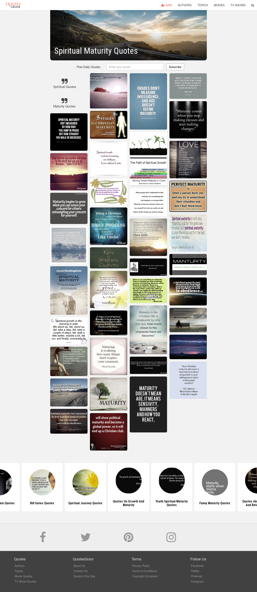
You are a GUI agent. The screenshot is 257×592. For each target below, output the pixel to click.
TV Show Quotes (25, 581)
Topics (203, 5)
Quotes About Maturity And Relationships (214, 503)
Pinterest (196, 576)
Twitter (195, 571)
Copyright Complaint (145, 576)
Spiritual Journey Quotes (42, 503)
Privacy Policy (141, 566)
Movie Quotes (23, 576)
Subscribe (175, 67)
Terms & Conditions (144, 571)
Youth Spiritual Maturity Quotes (128, 503)
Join (168, 5)
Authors (185, 5)
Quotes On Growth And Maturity (85, 503)
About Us (79, 566)
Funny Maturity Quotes (171, 503)
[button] (252, 5)
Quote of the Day (84, 576)
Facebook (197, 566)
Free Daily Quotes (88, 67)
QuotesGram (13, 5)
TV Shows (237, 5)
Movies (219, 5)
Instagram (197, 581)
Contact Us (80, 571)
